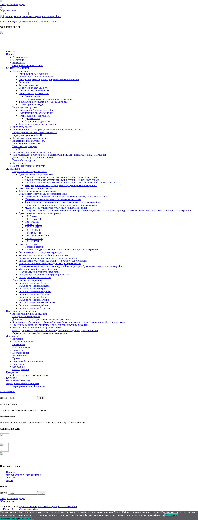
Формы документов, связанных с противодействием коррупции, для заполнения (55, 330)
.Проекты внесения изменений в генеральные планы (53, 199)
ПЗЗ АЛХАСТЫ (33, 219)
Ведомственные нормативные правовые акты (36, 327)
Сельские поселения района (27, 280)
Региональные (20, 57)
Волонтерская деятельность (33, 87)
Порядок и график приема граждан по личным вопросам (49, 79)
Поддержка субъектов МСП (27, 135)
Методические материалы (26, 316)
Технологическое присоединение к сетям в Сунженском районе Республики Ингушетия (59, 154)
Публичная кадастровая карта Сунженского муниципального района (61, 249)
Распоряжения (20, 355)
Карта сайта (9, 509)
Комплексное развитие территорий (37, 191)
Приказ (16, 358)
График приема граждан (31, 104)
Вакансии (24, 82)
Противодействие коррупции (21, 311)
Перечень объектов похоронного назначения (48, 99)
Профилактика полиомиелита (34, 90)
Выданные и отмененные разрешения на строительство (48, 258)
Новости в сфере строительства (35, 188)
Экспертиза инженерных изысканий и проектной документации (53, 260)
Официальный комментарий (27, 65)
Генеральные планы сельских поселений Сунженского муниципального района (67, 196)
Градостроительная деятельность (29, 171)
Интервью (17, 338)
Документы (12, 336)
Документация (32, 96)
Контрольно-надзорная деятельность (38, 124)
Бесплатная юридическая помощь (30, 375)
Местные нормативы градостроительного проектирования (56, 207)
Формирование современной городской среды (43, 101)
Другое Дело (19, 163)
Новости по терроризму (37, 121)
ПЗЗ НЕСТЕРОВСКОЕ (37, 235)
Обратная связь (8, 10)
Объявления (18, 344)
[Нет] (33, 519)
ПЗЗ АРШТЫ (32, 221)
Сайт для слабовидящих (12, 498)
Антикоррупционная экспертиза (29, 313)
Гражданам (12, 372)
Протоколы (18, 364)
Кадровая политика (29, 85)
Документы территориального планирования (43, 193)
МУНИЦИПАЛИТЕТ (17, 68)
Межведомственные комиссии (35, 277)
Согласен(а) (171, 515)
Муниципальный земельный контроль (39, 269)
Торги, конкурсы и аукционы (34, 74)
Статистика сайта (28, 509)
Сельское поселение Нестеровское (37, 302)
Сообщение (18, 366)
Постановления (20, 352)
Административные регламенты (36, 174)
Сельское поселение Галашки (34, 294)
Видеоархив (18, 62)
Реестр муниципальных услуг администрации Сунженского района (61, 185)
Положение (18, 350)
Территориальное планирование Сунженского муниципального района (63, 202)
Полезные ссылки (28, 244)
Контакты (11, 378)
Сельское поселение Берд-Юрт (35, 291)
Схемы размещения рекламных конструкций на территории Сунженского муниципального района (71, 266)
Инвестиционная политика (26, 143)
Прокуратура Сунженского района (37, 110)
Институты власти (22, 127)
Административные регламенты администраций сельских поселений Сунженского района (73, 182)
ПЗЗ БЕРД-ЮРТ (33, 224)
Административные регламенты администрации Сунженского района (62, 177)
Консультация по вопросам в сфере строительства (45, 274)
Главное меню (7, 391)
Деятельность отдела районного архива (33, 157)
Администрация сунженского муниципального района (29, 21)
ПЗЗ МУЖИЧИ (33, 232)
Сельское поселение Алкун (33, 283)
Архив (9, 480)
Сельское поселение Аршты (33, 288)
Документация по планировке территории (41, 252)
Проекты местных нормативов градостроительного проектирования (61, 205)
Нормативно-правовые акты (34, 93)
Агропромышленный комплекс (22, 383)
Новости (10, 54)
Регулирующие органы (24, 107)
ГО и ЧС (17, 149)
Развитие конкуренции (24, 146)
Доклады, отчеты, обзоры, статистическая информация (41, 319)
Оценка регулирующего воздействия (31, 152)
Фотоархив (18, 60)
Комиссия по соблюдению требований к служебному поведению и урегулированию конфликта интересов (68, 322)
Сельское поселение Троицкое (34, 308)
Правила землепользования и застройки (40, 213)
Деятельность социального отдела (36, 76)
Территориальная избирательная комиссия (34, 132)
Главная (10, 51)
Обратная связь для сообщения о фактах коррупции (39, 333)
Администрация (21, 71)
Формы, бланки (20, 369)
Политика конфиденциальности (16, 518)
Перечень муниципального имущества (39, 272)
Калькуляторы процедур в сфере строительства (43, 255)
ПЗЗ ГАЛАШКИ (33, 227)
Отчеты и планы (21, 347)
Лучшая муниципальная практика (30, 138)
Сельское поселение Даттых (33, 297)
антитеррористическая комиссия (23, 475)
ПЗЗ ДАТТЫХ (32, 230)
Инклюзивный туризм (18, 380)
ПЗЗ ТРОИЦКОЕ (34, 238)
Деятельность (13, 168)
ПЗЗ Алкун (31, 216)
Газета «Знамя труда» (23, 160)
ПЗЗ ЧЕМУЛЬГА (33, 241)
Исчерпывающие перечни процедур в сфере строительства (50, 263)
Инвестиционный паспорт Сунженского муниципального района (47, 129)
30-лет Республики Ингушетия (28, 166)
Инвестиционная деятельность (28, 140)
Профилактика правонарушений (36, 113)
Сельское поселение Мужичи (34, 299)
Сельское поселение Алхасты (34, 285)
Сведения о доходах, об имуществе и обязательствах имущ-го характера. (50, 325)
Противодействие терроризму (34, 115)
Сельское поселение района (33, 305)
